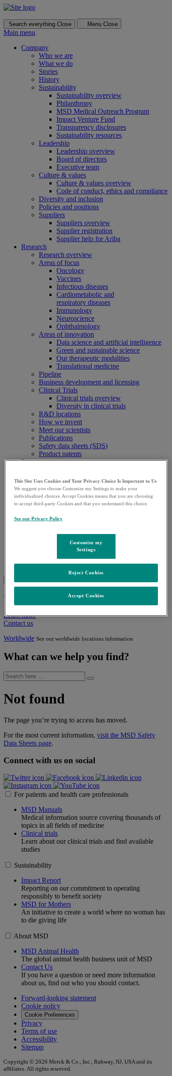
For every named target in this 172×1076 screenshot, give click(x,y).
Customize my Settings (86, 546)
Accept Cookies (86, 595)
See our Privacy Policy (38, 518)
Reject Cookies (86, 572)
